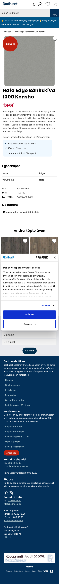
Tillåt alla (29, 314)
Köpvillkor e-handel (14, 431)
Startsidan (7, 32)
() (22, 212)
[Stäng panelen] (55, 258)
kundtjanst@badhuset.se (16, 466)
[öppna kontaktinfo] (33, 4)
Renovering (10, 395)
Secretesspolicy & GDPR (16, 436)
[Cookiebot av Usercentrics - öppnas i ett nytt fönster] (36, 257)
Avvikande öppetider (13, 520)
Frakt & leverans (12, 441)
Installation (10, 390)
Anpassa (27, 324)
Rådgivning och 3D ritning (17, 405)
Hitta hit (7, 537)
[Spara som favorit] (25, 241)
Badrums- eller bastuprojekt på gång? (21, 20)
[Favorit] (55, 39)
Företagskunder (12, 385)
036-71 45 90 (14, 463)
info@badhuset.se (12, 504)
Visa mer (45, 305)
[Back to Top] (54, 565)
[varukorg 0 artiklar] (55, 4)
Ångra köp (11, 452)
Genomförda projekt (15, 400)
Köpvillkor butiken (13, 426)
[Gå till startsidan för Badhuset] (9, 4)
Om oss (9, 380)
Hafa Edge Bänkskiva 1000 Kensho (30, 32)
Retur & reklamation (14, 446)
